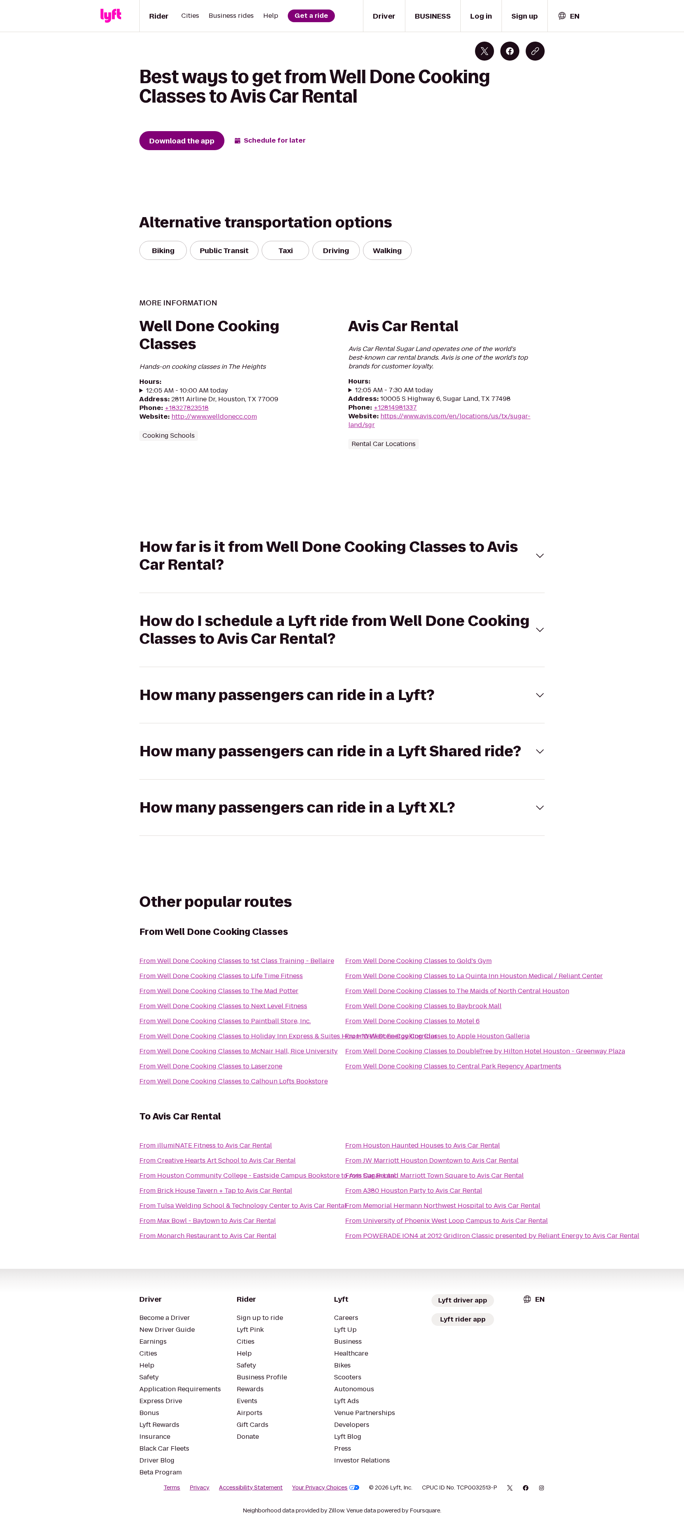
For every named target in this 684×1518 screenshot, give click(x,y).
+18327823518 (187, 407)
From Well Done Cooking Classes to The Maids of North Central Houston (457, 990)
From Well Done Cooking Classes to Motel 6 (412, 1021)
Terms (171, 1487)
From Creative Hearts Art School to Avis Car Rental (217, 1160)
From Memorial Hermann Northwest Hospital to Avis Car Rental (442, 1205)
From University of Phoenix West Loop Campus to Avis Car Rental (446, 1220)
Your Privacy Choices (320, 1487)
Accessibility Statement (251, 1487)
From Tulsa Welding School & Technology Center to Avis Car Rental (242, 1205)
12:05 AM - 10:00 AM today (187, 390)
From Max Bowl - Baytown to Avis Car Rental (207, 1220)
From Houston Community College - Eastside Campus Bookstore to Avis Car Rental (267, 1175)
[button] (342, 556)
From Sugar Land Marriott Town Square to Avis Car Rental (434, 1175)
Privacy (199, 1487)
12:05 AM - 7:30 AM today (394, 390)
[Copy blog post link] (535, 51)
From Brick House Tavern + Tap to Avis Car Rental (215, 1190)
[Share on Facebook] (509, 51)
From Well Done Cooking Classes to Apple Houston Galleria (437, 1036)
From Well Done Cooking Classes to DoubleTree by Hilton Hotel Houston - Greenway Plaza (485, 1051)
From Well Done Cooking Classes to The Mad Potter (218, 990)
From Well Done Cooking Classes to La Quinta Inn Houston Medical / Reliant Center (474, 975)
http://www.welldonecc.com (214, 416)
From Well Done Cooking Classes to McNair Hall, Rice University (238, 1051)
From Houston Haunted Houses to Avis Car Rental (422, 1145)
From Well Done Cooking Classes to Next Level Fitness (223, 1006)
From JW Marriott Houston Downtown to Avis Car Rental (432, 1160)
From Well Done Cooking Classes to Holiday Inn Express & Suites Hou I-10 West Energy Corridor (288, 1036)
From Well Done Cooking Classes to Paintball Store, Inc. (225, 1021)
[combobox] (568, 16)
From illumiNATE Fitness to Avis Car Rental (205, 1145)
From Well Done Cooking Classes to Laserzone (210, 1066)
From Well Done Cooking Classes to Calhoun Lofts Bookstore (233, 1081)
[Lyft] (111, 16)
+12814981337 (395, 407)
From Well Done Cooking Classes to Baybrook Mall (423, 1006)
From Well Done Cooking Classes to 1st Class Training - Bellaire (236, 960)
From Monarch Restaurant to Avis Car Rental (207, 1235)
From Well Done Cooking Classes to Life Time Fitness (221, 975)
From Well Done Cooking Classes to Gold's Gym (418, 960)
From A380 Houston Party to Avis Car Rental (413, 1190)
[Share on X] (484, 51)
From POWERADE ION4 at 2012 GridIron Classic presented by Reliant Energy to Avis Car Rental (492, 1235)
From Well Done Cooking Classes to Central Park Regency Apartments (453, 1066)
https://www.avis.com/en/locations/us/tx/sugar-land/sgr (439, 420)
